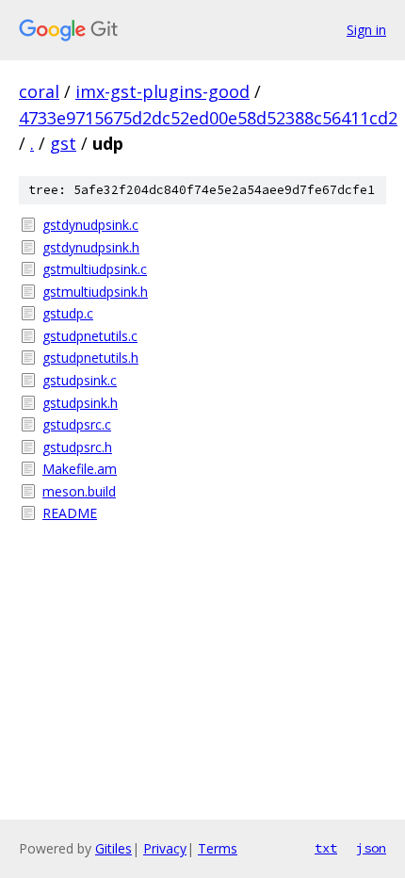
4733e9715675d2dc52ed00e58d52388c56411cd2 (208, 117)
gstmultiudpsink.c (94, 269)
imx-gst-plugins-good (162, 91)
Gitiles (113, 848)
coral (39, 91)
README (69, 513)
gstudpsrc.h (77, 447)
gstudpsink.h (80, 403)
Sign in (366, 30)
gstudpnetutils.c (90, 336)
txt (326, 847)
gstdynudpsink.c (90, 225)
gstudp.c (67, 313)
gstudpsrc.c (76, 424)
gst (63, 143)
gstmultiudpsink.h (95, 292)
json (371, 847)
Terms (217, 848)
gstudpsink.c (79, 380)
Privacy (164, 848)
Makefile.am (79, 469)
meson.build (79, 491)
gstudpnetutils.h (90, 357)
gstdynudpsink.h (90, 247)
